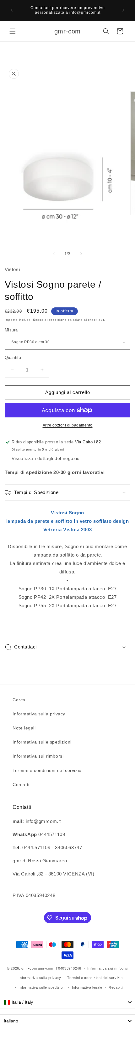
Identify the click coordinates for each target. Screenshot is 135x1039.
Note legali (24, 727)
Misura (11, 330)
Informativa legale (87, 987)
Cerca (19, 699)
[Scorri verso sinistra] (54, 253)
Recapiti (116, 987)
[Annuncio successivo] (123, 10)
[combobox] (67, 1002)
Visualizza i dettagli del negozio (46, 458)
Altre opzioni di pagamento (68, 425)
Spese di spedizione (50, 319)
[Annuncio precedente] (12, 10)
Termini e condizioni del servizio (47, 770)
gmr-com (29, 968)
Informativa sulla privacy (39, 713)
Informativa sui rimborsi (38, 756)
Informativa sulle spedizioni (42, 741)
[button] (12, 31)
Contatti (21, 784)
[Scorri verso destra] (81, 253)
